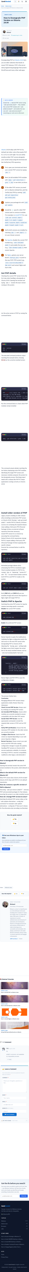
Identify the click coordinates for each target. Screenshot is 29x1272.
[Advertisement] (14, 85)
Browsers (14, 1226)
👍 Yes (14, 819)
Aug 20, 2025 (12, 1048)
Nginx (9, 255)
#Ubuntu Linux (8, 887)
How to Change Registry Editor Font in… (11, 1247)
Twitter (20, 938)
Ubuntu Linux (8, 6)
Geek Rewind (12, 1264)
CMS (14, 1229)
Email (4, 1101)
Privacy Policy (4, 1257)
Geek (5, 1206)
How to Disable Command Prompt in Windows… (13, 1244)
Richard (9, 32)
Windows (14, 1221)
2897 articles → (14, 938)
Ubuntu (3, 150)
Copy (24, 344)
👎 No (14, 823)
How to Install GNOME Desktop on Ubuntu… (12, 1239)
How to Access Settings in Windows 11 (11, 1236)
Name (4, 1095)
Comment (5, 1077)
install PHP (18, 215)
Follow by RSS (5, 1214)
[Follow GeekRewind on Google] (18, 1)
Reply (10, 1059)
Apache (9, 240)
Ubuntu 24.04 (19, 60)
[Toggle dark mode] (22, 1)
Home (2, 6)
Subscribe (6, 849)
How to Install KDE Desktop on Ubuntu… (11, 1241)
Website (7, 1108)
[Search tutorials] (15, 1)
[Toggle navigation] (26, 1)
